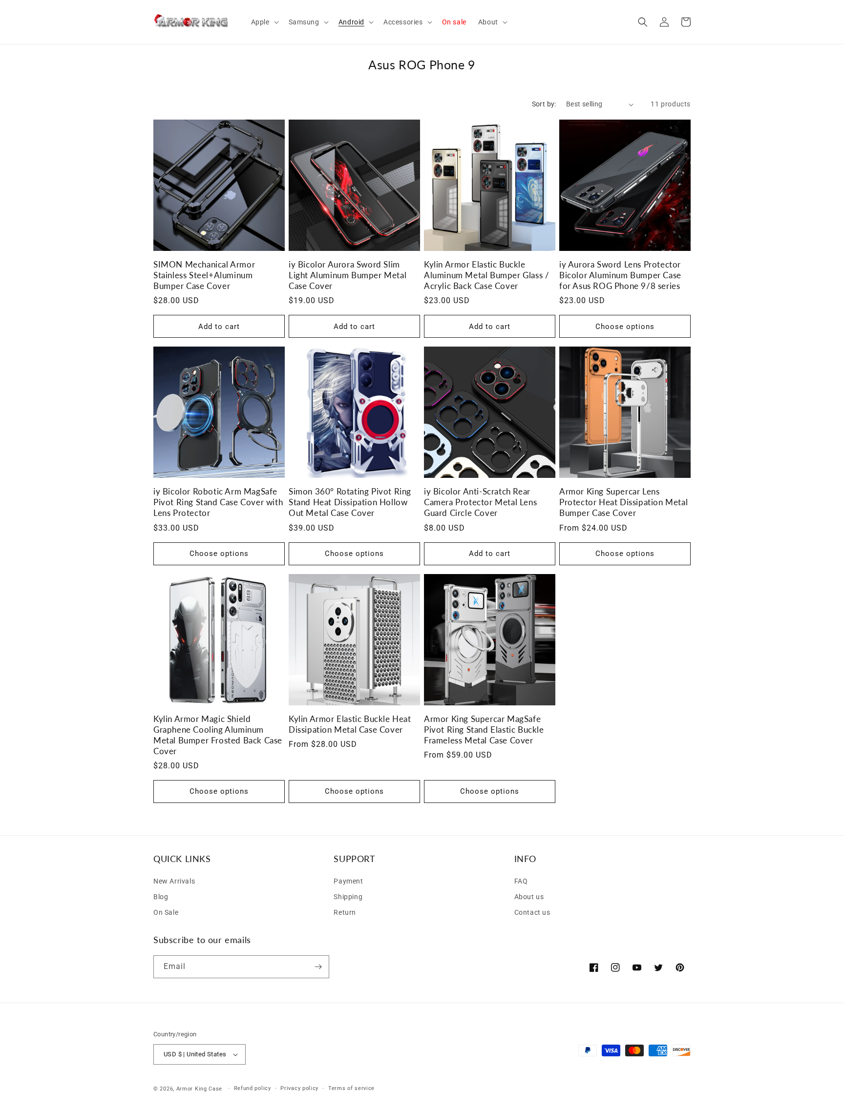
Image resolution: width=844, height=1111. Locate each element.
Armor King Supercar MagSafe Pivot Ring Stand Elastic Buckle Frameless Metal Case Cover (484, 729)
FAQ (521, 881)
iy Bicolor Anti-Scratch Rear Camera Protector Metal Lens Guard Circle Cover (480, 502)
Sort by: (544, 104)
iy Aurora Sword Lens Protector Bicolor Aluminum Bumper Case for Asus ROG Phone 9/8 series (620, 275)
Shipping (348, 897)
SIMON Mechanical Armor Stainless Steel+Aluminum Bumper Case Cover (204, 275)
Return (345, 912)
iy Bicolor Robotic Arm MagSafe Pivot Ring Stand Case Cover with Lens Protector (218, 502)
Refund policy (252, 1088)
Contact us (532, 912)
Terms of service (351, 1088)
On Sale (165, 912)
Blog (160, 897)
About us (529, 897)
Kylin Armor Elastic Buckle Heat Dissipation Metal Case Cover (350, 724)
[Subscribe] (318, 966)
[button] (264, 22)
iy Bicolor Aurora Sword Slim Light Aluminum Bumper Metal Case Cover (347, 275)
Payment (348, 881)
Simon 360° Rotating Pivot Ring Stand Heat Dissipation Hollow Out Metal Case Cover (350, 502)
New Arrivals (174, 881)
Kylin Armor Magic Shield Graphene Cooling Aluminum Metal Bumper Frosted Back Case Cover (217, 735)
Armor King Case (199, 1089)
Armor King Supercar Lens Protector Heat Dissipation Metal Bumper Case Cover (623, 502)
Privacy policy (299, 1088)
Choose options (624, 326)
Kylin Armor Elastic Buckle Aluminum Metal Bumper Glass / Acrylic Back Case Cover (486, 275)
